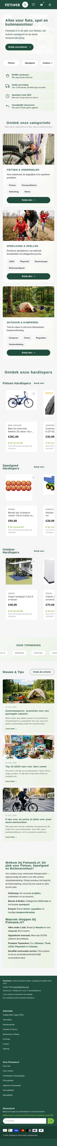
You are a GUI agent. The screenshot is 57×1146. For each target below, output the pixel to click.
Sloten (27, 192)
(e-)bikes (36, 893)
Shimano (39, 943)
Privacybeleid (8, 1081)
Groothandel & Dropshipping (13, 1076)
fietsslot (39, 927)
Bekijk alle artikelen (42, 672)
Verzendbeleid (8, 1090)
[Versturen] (51, 1121)
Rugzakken (41, 338)
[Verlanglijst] (33, 5)
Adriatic (50, 509)
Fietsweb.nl (13, 1135)
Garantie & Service (10, 1029)
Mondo (11, 509)
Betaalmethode (8, 1025)
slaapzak (12, 931)
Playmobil (24, 261)
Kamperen (13, 338)
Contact (6, 1044)
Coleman (33, 946)
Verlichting (14, 192)
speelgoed (24, 904)
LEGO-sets (42, 901)
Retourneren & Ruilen (11, 1034)
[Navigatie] (50, 5)
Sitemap (6, 1049)
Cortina (24, 653)
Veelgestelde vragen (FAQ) (13, 1015)
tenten (26, 909)
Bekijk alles (27, 200)
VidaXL (11, 593)
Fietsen (11, 63)
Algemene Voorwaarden (12, 1085)
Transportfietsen (29, 185)
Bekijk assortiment (17, 47)
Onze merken (8, 1071)
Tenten (27, 338)
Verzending (7, 1020)
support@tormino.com (21, 987)
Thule (47, 943)
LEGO (11, 261)
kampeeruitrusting (25, 912)
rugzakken (36, 909)
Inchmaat (6, 1039)
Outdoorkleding (16, 344)
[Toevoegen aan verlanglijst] (33, 393)
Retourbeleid (7, 1095)
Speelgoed (30, 63)
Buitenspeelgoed (17, 268)
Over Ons (6, 1066)
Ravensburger (41, 261)
